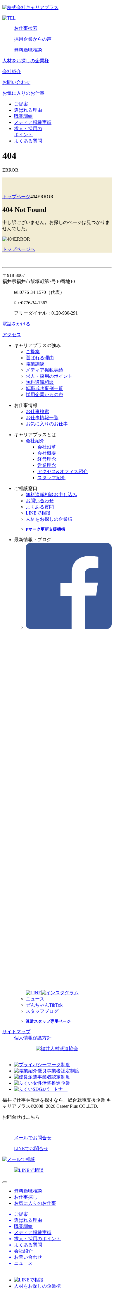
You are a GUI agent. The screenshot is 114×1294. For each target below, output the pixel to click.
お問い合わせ (16, 82)
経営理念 (46, 459)
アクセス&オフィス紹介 (62, 471)
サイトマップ (16, 1031)
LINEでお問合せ (31, 1148)
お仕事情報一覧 (42, 417)
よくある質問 (28, 140)
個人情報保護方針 (32, 1037)
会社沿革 (46, 446)
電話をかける (16, 323)
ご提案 (21, 103)
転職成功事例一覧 (44, 388)
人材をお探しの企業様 (25, 60)
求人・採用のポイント (49, 376)
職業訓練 (23, 116)
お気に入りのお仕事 (23, 93)
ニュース (35, 998)
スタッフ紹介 (51, 477)
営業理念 (46, 465)
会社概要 (46, 453)
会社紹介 (11, 71)
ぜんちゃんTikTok (44, 1005)
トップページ (16, 196)
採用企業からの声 (32, 39)
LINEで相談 (38, 512)
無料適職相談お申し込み (51, 494)
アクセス (11, 334)
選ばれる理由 (28, 110)
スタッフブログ (42, 1011)
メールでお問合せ (32, 1137)
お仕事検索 (25, 28)
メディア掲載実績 (32, 122)
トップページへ (18, 249)
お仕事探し (25, 1197)
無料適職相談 (28, 49)
